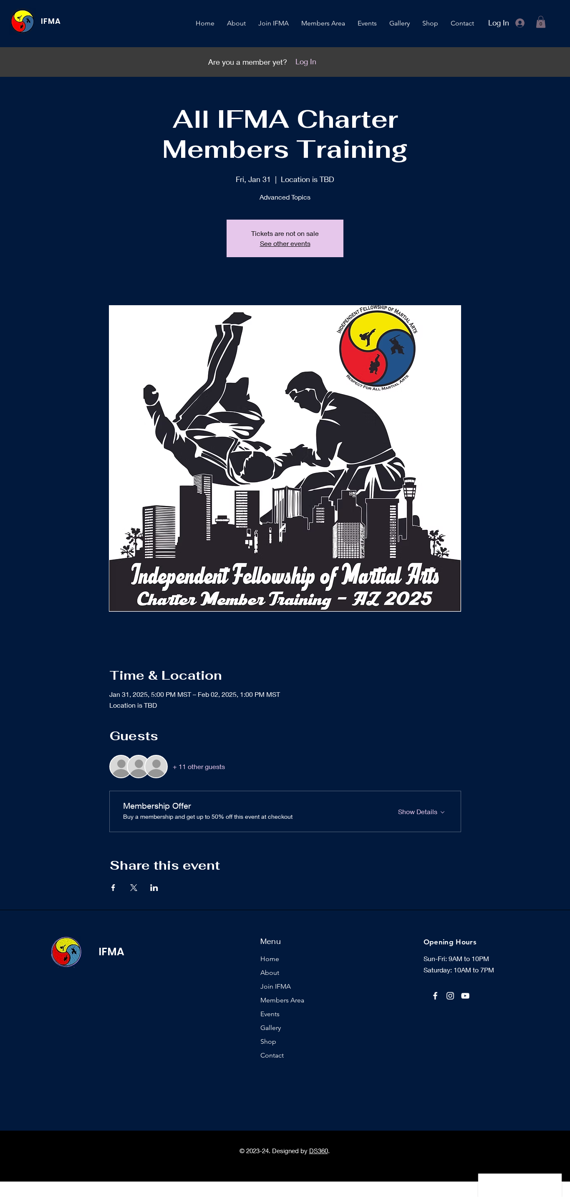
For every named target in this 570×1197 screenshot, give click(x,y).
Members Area (282, 1000)
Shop (268, 1041)
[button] (541, 22)
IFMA (51, 21)
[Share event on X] (134, 887)
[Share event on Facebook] (113, 887)
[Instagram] (450, 996)
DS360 (318, 1150)
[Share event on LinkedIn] (154, 887)
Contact (272, 1055)
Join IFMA (275, 986)
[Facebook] (435, 996)
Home (269, 959)
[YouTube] (465, 996)
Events (270, 1014)
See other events (285, 243)
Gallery (270, 1028)
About (269, 973)
